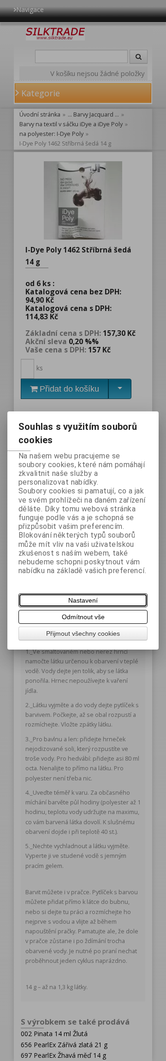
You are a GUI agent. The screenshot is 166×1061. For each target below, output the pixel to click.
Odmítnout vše (83, 617)
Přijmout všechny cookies (83, 633)
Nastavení (83, 600)
